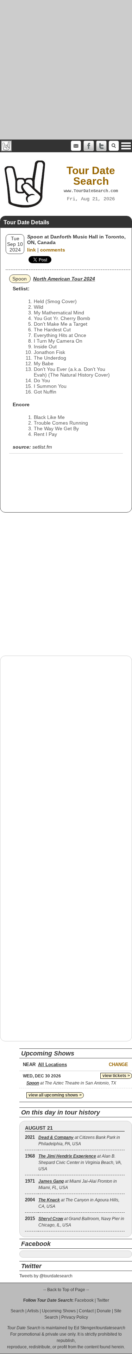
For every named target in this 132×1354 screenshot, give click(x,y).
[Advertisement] (66, 70)
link (31, 250)
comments (52, 250)
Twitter (103, 1300)
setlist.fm (42, 447)
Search (17, 1310)
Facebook (84, 1300)
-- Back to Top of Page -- (66, 1289)
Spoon (19, 279)
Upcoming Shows (59, 1310)
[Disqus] (66, 751)
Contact (86, 1310)
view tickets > (116, 1075)
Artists (33, 1310)
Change (118, 1064)
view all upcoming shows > (55, 1095)
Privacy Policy (74, 1317)
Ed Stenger (84, 1327)
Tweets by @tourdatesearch (46, 1275)
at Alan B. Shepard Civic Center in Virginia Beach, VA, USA (80, 1162)
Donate (104, 1310)
